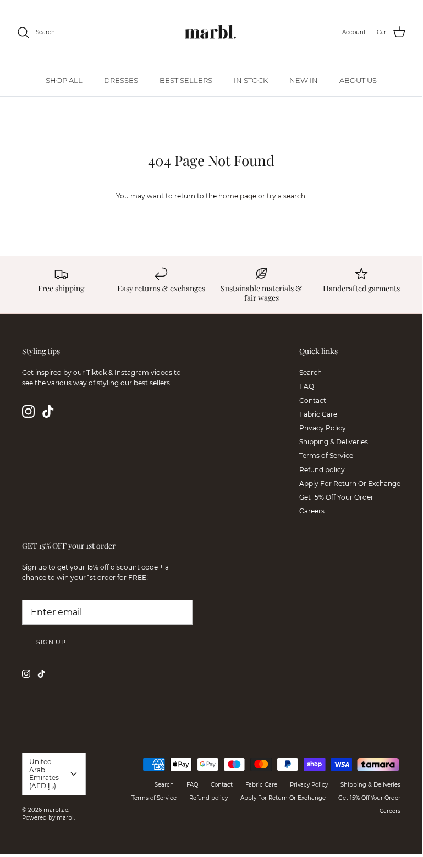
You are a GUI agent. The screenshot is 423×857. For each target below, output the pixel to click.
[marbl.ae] (211, 32)
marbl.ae (55, 810)
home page (237, 196)
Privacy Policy (322, 428)
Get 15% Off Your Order (336, 497)
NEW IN (303, 80)
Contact (312, 400)
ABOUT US (358, 80)
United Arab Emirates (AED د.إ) (44, 773)
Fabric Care (318, 414)
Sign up (51, 642)
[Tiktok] (48, 411)
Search (310, 372)
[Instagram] (28, 411)
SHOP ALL (64, 80)
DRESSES (121, 80)
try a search (286, 196)
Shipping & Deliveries (333, 442)
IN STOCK (251, 80)
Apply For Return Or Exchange (349, 483)
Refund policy (322, 470)
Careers (312, 511)
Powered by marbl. (48, 817)
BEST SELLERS (186, 80)
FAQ (306, 386)
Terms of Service (326, 455)
